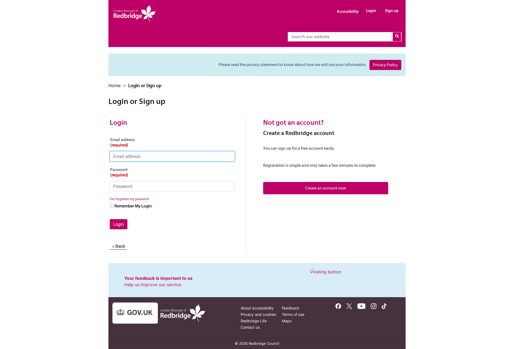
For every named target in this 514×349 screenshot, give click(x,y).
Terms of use (293, 314)
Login (371, 10)
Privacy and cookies (258, 314)
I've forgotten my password (129, 199)
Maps (287, 321)
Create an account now (325, 188)
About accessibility (257, 308)
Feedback (290, 308)
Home (114, 85)
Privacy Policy (385, 64)
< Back (118, 246)
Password (119, 172)
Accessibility (348, 11)
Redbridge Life (254, 321)
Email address (122, 142)
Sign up (392, 10)
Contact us (250, 327)
